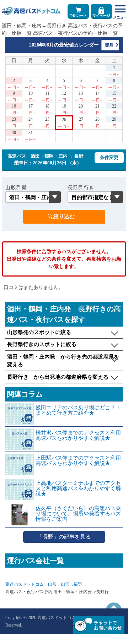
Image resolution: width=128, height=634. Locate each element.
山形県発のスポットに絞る (39, 332)
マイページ (101, 15)
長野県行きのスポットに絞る (41, 344)
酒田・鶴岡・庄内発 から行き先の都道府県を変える (63, 361)
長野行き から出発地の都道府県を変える (57, 377)
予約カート (78, 15)
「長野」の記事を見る (64, 537)
